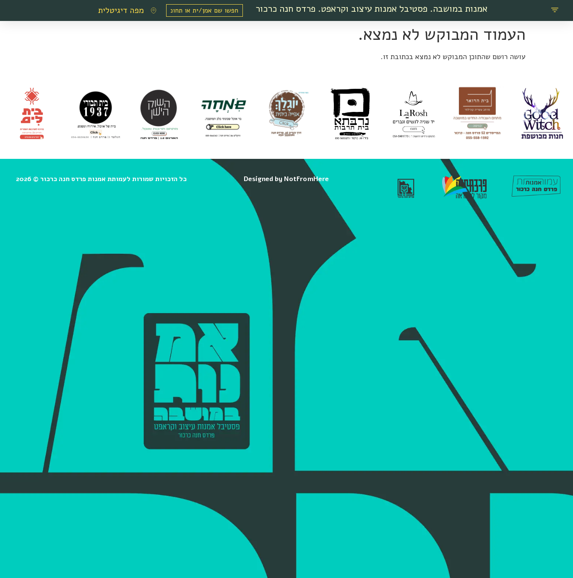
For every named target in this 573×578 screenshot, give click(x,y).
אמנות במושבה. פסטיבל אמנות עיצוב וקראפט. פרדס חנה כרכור (371, 8)
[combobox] (204, 10)
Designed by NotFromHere (286, 179)
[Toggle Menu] (555, 10)
